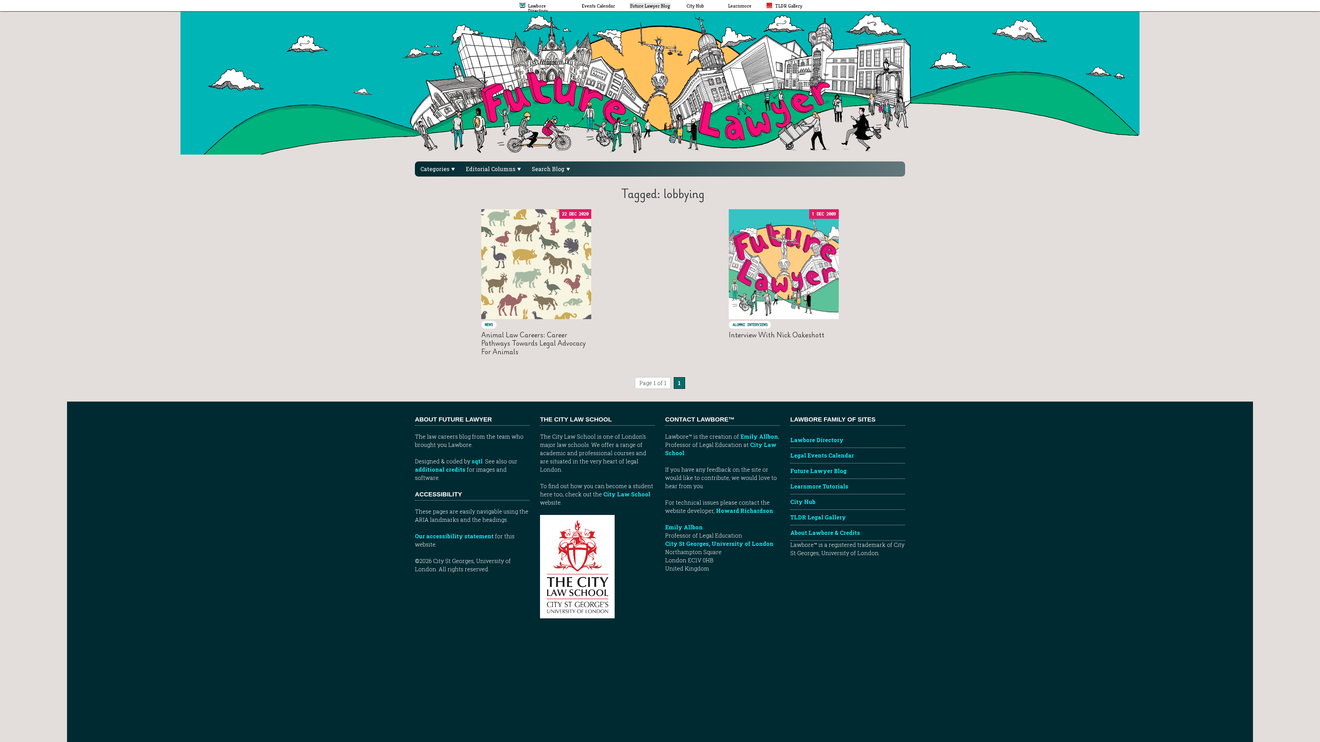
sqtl (477, 461)
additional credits (440, 469)
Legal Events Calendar (822, 455)
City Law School (626, 494)
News (489, 324)
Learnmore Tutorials (819, 486)
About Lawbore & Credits (825, 532)
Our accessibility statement (454, 536)
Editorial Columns (491, 168)
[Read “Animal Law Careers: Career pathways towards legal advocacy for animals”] (536, 264)
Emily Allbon (759, 436)
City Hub (802, 501)
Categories (435, 168)
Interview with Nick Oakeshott (776, 334)
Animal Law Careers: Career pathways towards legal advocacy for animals (533, 343)
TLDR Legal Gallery (818, 517)
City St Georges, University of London (719, 543)
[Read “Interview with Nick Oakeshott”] (784, 264)
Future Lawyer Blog (818, 470)
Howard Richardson (744, 510)
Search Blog (549, 168)
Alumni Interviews (750, 324)
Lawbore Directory (817, 439)
